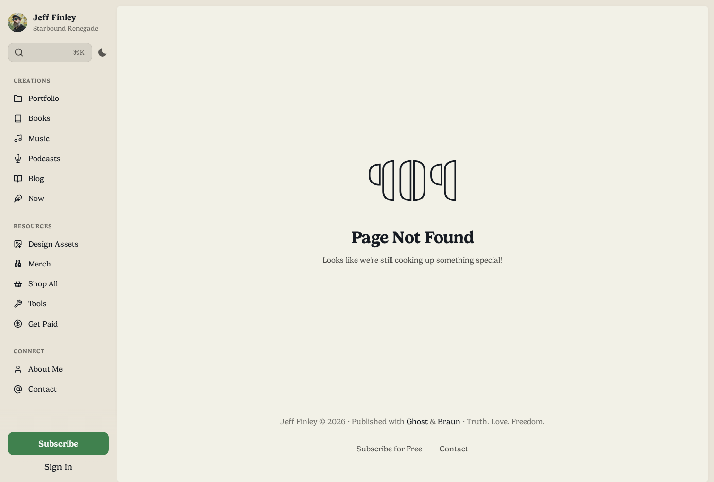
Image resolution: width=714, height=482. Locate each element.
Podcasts (44, 158)
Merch (39, 263)
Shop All (43, 283)
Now (36, 198)
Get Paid (43, 324)
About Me (45, 369)
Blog (36, 178)
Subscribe (58, 443)
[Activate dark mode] (102, 52)
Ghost (417, 421)
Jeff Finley (54, 17)
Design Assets (53, 244)
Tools (37, 303)
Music (39, 138)
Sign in (58, 467)
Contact (42, 389)
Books (39, 118)
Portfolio (43, 98)
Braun (449, 421)
